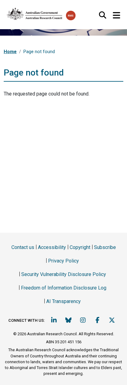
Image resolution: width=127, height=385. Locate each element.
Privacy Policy (63, 261)
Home (10, 51)
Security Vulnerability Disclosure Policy (63, 274)
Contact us (22, 247)
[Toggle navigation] (116, 15)
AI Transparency (63, 301)
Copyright (80, 247)
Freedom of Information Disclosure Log (63, 288)
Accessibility (52, 247)
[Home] (35, 13)
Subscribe (105, 247)
